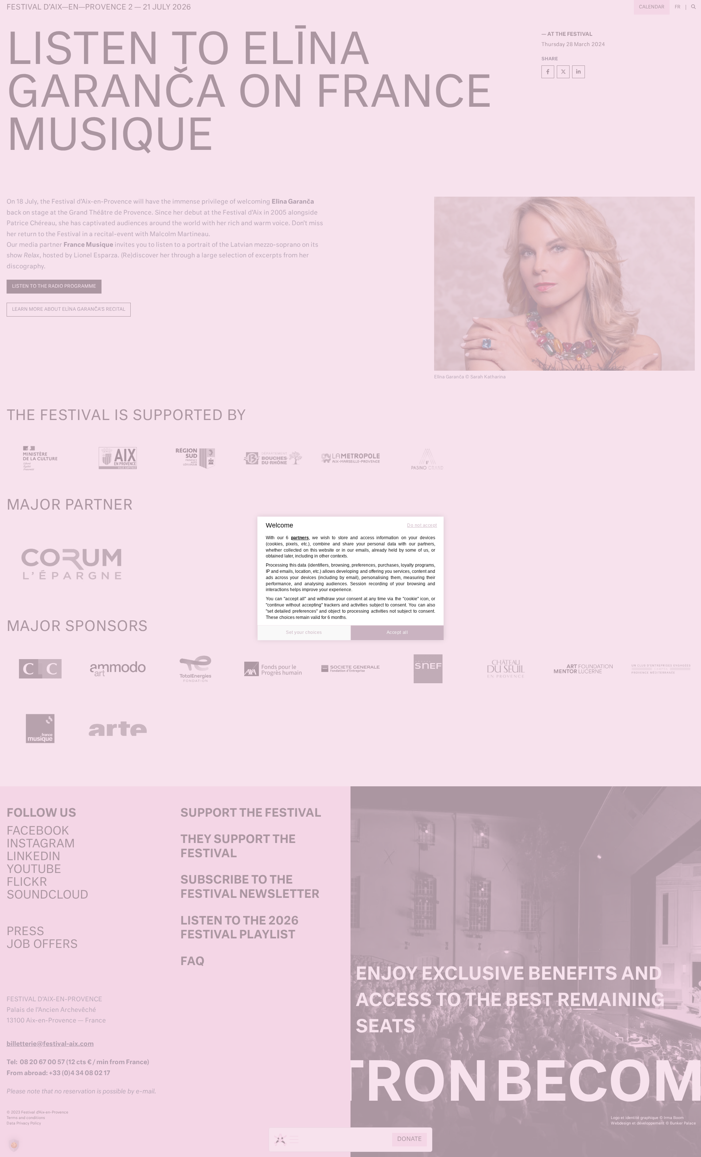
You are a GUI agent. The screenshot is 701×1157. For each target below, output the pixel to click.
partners (300, 537)
